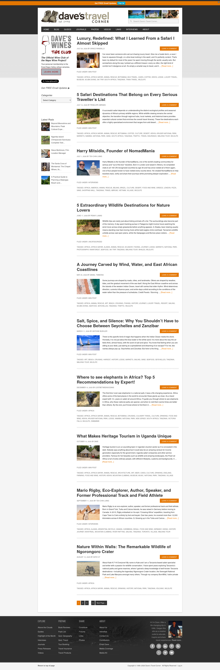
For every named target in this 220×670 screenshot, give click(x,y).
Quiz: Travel (63, 640)
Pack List (62, 631)
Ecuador (129, 247)
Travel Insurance (149, 136)
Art (106, 303)
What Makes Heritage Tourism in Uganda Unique (124, 436)
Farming (80, 475)
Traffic (136, 136)
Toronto (146, 532)
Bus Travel (132, 77)
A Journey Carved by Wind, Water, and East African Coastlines (127, 266)
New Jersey (141, 418)
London (167, 187)
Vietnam (122, 190)
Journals (41, 644)
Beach (111, 303)
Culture (138, 133)
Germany (158, 529)
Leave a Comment (169, 48)
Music (140, 475)
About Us (103, 627)
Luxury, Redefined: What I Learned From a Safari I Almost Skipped (125, 40)
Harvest (107, 359)
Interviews (93, 182)
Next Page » (101, 603)
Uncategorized (95, 241)
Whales (142, 249)
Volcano (160, 588)
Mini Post (92, 72)
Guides (41, 631)
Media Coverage (106, 648)
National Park (99, 136)
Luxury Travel (170, 77)
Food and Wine (148, 187)
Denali (136, 529)
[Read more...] (167, 66)
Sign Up (121, 3)
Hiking (165, 529)
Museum (80, 79)
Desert (146, 133)
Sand (108, 136)
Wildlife (142, 79)
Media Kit (103, 652)
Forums (82, 631)
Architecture (124, 473)
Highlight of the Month (47, 636)
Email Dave (104, 644)
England (167, 473)
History (134, 303)
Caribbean (127, 529)
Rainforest (95, 249)
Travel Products (64, 652)
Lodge (160, 77)
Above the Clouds (45, 627)
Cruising (119, 303)
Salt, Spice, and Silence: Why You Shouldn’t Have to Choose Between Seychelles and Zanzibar (128, 323)
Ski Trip (100, 79)
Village (130, 190)
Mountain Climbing (121, 475)
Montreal (89, 532)
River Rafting (119, 532)
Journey (144, 247)
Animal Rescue (110, 77)
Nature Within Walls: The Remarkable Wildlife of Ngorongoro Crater (124, 548)
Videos (41, 652)
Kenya (154, 77)
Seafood (105, 249)
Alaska (107, 247)
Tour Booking (63, 644)
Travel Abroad (111, 190)
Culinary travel (143, 416)
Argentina (102, 529)
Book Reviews (64, 627)
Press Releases (44, 648)
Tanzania (121, 79)
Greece (159, 187)
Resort (164, 303)
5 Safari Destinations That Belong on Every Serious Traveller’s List (127, 96)
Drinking (164, 416)
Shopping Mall (88, 190)
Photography (83, 249)
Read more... (177, 640)
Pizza (174, 187)
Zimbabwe (95, 421)
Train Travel (131, 79)
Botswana (122, 77)
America (94, 187)
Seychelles (103, 306)
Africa (87, 77)
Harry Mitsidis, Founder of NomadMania (116, 151)
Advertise (103, 631)
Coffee (147, 77)
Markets (80, 136)
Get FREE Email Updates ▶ (55, 87)
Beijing (116, 187)
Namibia (88, 136)
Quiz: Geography (65, 636)
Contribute (83, 627)
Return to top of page (46, 665)
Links (81, 636)
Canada (119, 529)
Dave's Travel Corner (75, 16)
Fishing (137, 247)
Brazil (123, 187)
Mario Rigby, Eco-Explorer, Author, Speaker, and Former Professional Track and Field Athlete (124, 492)
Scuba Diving (90, 79)
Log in (180, 665)
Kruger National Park (166, 133)
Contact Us (104, 636)
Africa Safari (97, 77)
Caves (140, 77)
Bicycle (111, 529)
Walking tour (164, 136)
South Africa (110, 79)
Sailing (171, 303)
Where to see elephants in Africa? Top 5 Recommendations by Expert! (116, 379)
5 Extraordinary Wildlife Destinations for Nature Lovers (123, 207)
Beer (137, 473)
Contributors (104, 640)
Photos (82, 640)
